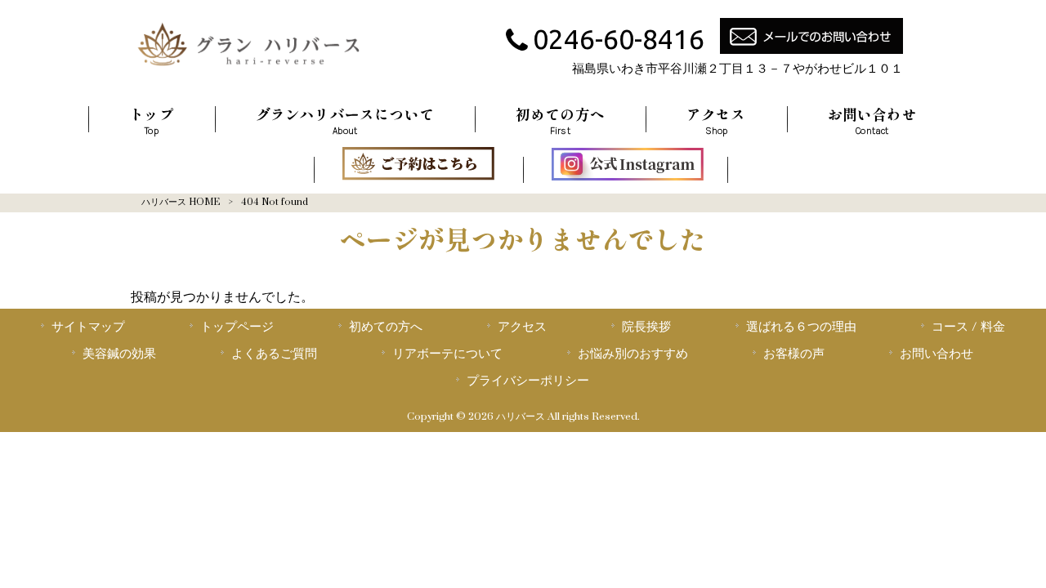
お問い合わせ (936, 353)
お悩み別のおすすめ (633, 353)
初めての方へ (385, 326)
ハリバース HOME (180, 202)
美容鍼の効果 (119, 353)
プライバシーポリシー (528, 380)
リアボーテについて (447, 353)
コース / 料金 (968, 326)
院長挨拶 (646, 326)
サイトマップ (88, 326)
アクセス (522, 326)
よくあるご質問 (274, 353)
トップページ (237, 326)
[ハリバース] (249, 69)
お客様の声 (794, 353)
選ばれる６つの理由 (801, 326)
